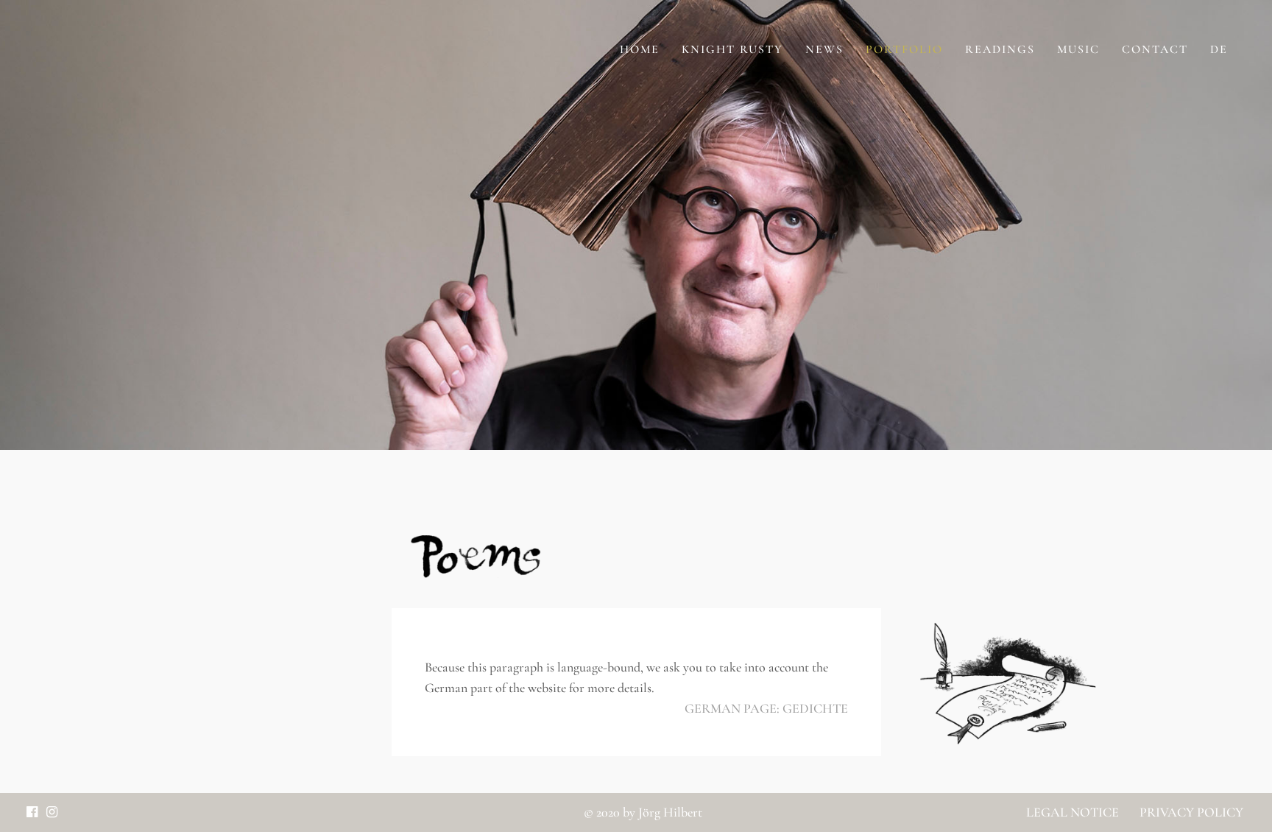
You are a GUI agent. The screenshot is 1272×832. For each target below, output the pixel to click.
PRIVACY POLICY (1190, 812)
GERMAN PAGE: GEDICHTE (766, 708)
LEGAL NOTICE (1072, 812)
